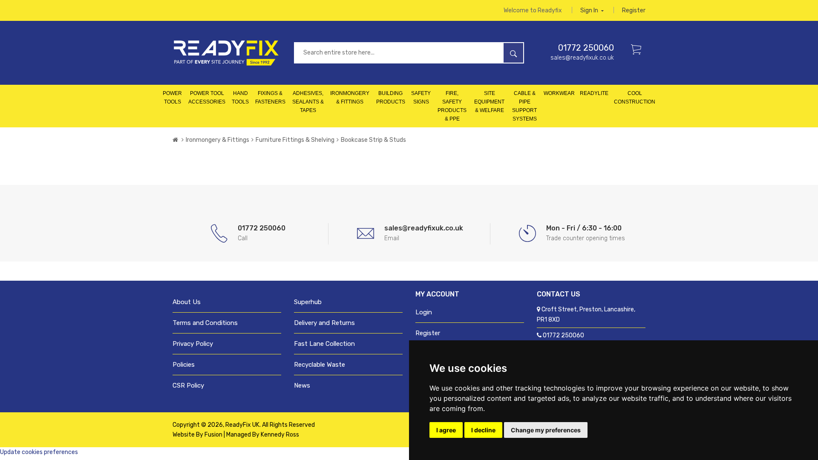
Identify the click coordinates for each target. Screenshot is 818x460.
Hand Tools (240, 97)
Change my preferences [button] (546, 430)
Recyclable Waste (319, 364)
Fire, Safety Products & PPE (452, 106)
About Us (187, 302)
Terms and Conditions (205, 323)
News (302, 385)
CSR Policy (188, 385)
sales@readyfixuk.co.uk (582, 57)
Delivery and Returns (324, 323)
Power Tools (172, 97)
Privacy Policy (193, 344)
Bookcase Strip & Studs (373, 140)
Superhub (308, 302)
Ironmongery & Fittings (349, 97)
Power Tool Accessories (206, 97)
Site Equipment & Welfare (489, 101)
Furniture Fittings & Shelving (295, 140)
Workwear (559, 93)
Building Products (390, 97)
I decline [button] (483, 430)
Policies (184, 364)
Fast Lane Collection (324, 344)
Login (423, 312)
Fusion (213, 434)
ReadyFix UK (242, 424)
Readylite (594, 93)
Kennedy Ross (280, 434)
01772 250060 (586, 48)
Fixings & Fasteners (270, 97)
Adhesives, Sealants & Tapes (308, 101)
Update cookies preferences (39, 452)
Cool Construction (634, 97)
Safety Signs (421, 97)
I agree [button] (446, 430)
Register (633, 10)
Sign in (589, 10)
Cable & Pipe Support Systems (524, 106)
